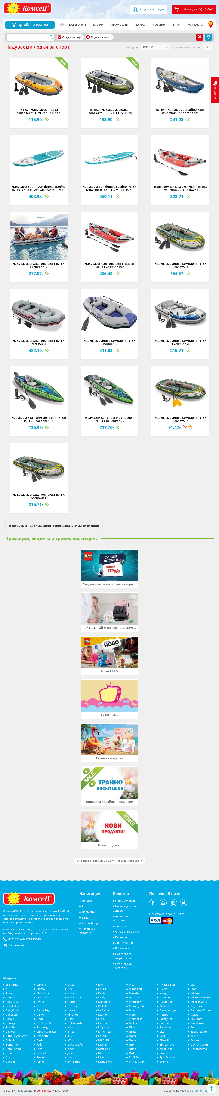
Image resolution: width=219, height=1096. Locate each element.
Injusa (71, 1027)
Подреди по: (132, 47)
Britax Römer (14, 1049)
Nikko (132, 1032)
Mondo (133, 1010)
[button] (194, 9)
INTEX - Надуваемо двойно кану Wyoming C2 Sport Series (180, 111)
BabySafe (12, 1014)
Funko (41, 1061)
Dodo (40, 1019)
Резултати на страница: (187, 47)
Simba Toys (167, 1044)
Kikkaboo (104, 1002)
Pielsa (163, 989)
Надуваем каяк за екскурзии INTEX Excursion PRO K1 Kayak (180, 188)
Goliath (72, 993)
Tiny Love (197, 1006)
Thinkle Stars (199, 1002)
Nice (132, 1027)
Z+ (192, 1027)
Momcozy (135, 1002)
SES (162, 1032)
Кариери (121, 937)
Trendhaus (197, 1023)
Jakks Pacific (75, 1044)
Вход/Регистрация (151, 9)
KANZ (101, 993)
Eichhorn (42, 1036)
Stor (193, 989)
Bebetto (11, 1027)
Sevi (162, 1036)
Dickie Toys (43, 1010)
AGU (8, 989)
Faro (39, 1049)
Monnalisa (135, 1019)
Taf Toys (195, 993)
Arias (9, 993)
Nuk (131, 1044)
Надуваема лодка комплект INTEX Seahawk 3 (180, 265)
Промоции (119, 25)
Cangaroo (12, 1057)
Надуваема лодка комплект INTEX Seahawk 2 (180, 419)
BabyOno (12, 1010)
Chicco (41, 989)
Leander (103, 1014)
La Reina (103, 1010)
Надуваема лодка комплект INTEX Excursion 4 (180, 342)
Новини (159, 25)
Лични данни (124, 943)
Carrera (41, 985)
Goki (70, 989)
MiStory (134, 997)
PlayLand (166, 997)
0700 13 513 (33, 939)
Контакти (195, 25)
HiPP (70, 1019)
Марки (98, 25)
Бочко (195, 1040)
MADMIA (104, 1040)
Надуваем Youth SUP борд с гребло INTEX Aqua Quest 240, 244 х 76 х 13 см (39, 190)
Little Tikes (105, 1032)
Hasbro (72, 1006)
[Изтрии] (59, 37)
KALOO (102, 989)
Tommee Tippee (201, 1010)
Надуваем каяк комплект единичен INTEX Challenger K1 (39, 419)
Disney (41, 1014)
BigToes (11, 1032)
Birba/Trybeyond (16, 1036)
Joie (100, 985)
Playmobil (166, 1002)
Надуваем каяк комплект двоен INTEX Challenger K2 (109, 419)
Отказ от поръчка (127, 931)
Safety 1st (166, 1019)
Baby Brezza (13, 1002)
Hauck (71, 1010)
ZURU (194, 1036)
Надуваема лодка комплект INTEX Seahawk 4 (39, 496)
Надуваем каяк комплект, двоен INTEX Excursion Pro (109, 265)
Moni (132, 1014)
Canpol (10, 1061)
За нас (140, 25)
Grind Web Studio (205, 1090)
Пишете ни (16, 945)
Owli (132, 1053)
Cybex (40, 1002)
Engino (41, 1040)
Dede (40, 1006)
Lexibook (104, 1023)
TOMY (194, 1014)
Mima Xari (135, 989)
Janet (70, 1049)
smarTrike (166, 1049)
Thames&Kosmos (202, 997)
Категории (77, 25)
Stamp (164, 1061)
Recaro (164, 1014)
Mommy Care (137, 1006)
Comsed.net (44, 1090)
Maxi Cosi (104, 1049)
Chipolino (43, 993)
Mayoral (103, 1053)
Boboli (10, 1040)
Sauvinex (165, 1027)
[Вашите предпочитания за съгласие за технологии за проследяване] (211, 1088)
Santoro (165, 1023)
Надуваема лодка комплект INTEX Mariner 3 (109, 342)
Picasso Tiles (167, 985)
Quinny (164, 1006)
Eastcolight (43, 1027)
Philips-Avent (137, 1061)
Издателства (199, 1049)
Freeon (41, 1057)
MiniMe (134, 993)
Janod (71, 1053)
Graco (71, 1002)
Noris (132, 1036)
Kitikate (103, 1006)
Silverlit (164, 1040)
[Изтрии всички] (199, 37)
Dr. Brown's (44, 1023)
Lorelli (102, 1036)
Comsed (42, 997)
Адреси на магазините (210, 24)
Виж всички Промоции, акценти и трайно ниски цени (108, 860)
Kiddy (101, 997)
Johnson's (73, 1061)
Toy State (196, 1019)
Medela (103, 1057)
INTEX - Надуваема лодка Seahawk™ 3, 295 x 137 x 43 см (109, 111)
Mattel (102, 1044)
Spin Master (167, 1057)
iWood (71, 1040)
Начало (61, 24)
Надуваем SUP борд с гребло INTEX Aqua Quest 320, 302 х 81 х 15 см (109, 188)
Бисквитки (122, 948)
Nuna (132, 1049)
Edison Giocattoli (47, 1032)
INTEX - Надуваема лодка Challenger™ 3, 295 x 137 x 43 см (39, 111)
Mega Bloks (105, 1061)
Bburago (11, 1023)
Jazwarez (72, 1057)
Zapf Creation (199, 1032)
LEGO (85, 917)
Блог (176, 25)
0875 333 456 (16, 939)
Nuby (132, 1040)
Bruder (10, 1053)
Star (193, 985)
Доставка (121, 926)
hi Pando (73, 1014)
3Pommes (12, 985)
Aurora (10, 997)
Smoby (164, 1053)
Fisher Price (44, 1053)
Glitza (70, 985)
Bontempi (12, 1044)
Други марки (199, 1044)
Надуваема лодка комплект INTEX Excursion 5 (39, 265)
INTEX (71, 1032)
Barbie (10, 1019)
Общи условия (125, 901)
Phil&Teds (135, 1057)
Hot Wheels (74, 1023)
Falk (39, 1044)
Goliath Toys (75, 997)
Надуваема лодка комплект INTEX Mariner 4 (39, 342)
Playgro (164, 993)
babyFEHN (12, 1006)
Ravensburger (91, 923)
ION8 (70, 1036)
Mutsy (133, 1023)
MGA (132, 985)
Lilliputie (103, 1027)
